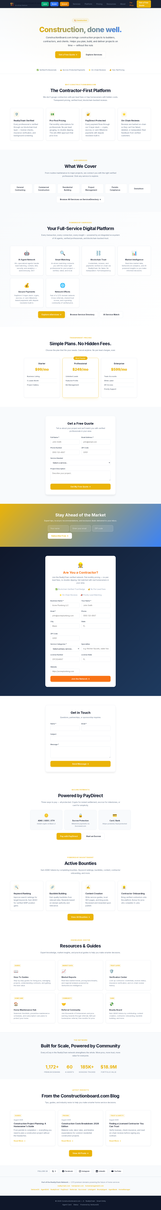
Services (76, 4)
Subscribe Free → (59, 536)
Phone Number (56, 448)
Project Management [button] (93, 188)
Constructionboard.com (28, 3)
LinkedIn (102, 1171)
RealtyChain (90, 1201)
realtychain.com (63, 1186)
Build (54, 4)
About (122, 4)
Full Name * (54, 437)
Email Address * (87, 437)
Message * (54, 744)
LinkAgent (92, 1189)
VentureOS (35, 1189)
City (51, 621)
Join (45, 4)
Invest (64, 4)
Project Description (57, 469)
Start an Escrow (93, 836)
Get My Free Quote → (80, 486)
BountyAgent (102, 1189)
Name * (53, 724)
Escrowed (82, 1189)
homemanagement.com (94, 1186)
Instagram (86, 1171)
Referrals (73, 1189)
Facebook (69, 1171)
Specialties (85, 644)
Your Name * (86, 601)
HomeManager (124, 1189)
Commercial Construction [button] (46, 188)
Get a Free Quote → (68, 54)
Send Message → (80, 764)
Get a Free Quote (143, 4)
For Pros (132, 4)
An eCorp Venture (21, 5)
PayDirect (64, 1189)
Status (75, 1205)
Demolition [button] (140, 189)
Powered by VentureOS (89, 1205)
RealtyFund (55, 1189)
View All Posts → (81, 1153)
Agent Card (66, 1205)
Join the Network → (80, 679)
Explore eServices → (51, 314)
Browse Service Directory (82, 314)
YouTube (117, 1171)
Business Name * (57, 601)
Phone (83, 611)
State (83, 621)
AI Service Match (111, 314)
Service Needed (56, 458)
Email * (53, 611)
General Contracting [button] (22, 188)
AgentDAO (45, 1189)
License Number (56, 655)
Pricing (99, 4)
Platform (88, 4)
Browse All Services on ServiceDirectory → (80, 199)
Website (53, 667)
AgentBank (113, 1189)
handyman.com (78, 1186)
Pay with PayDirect (69, 836)
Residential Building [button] (70, 188)
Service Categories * (58, 644)
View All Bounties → (80, 917)
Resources (111, 4)
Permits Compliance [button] (117, 188)
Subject (53, 734)
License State (86, 655)
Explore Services (94, 54)
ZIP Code (85, 448)
